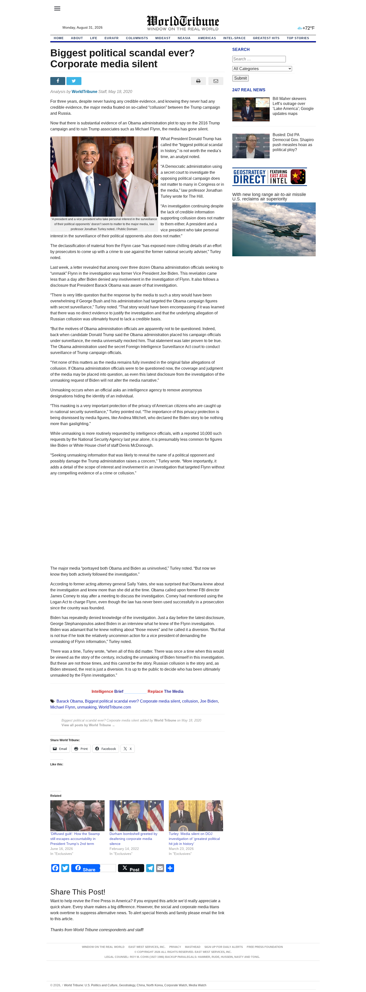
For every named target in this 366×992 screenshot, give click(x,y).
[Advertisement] (137, 521)
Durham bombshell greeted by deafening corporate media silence (133, 839)
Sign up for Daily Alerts (223, 946)
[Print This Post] (198, 81)
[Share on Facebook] (58, 81)
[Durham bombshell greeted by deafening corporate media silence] (137, 815)
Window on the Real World (103, 946)
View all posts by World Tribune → (88, 725)
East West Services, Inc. (146, 946)
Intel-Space (234, 38)
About (77, 38)
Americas (207, 38)
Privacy (175, 946)
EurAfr (112, 38)
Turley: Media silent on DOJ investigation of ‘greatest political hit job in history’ (194, 839)
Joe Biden (209, 701)
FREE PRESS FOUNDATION (265, 946)
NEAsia (184, 38)
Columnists (137, 38)
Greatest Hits (266, 38)
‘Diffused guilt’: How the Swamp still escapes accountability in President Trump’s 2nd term (75, 839)
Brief (119, 691)
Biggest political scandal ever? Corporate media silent (132, 701)
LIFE (93, 38)
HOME (59, 38)
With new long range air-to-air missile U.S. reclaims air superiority (269, 196)
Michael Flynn (62, 707)
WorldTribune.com (115, 707)
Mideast (163, 38)
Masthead (192, 946)
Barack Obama (70, 701)
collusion (190, 701)
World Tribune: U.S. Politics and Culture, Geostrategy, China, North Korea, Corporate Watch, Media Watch (134, 985)
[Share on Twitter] (74, 81)
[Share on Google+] (91, 81)
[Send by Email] (216, 81)
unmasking (87, 707)
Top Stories (298, 38)
